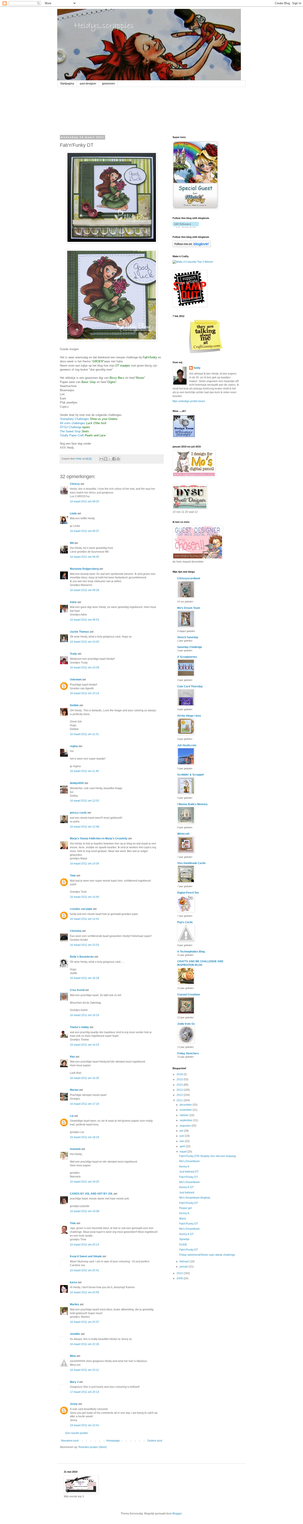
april (183, 1146)
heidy (197, 367)
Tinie (73, 875)
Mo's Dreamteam (189, 1161)
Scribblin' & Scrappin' (190, 774)
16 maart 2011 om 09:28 (84, 590)
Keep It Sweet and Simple (86, 1256)
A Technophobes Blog (191, 951)
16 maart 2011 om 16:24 (84, 1015)
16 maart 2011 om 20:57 (84, 1321)
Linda (73, 513)
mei (182, 1141)
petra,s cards (78, 812)
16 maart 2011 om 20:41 (84, 1270)
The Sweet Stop (70, 431)
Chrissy (75, 483)
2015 (180, 1079)
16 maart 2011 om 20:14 (84, 1244)
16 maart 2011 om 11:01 (84, 734)
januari (184, 1266)
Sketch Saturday (187, 637)
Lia (72, 1115)
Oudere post (154, 1440)
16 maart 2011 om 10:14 (84, 693)
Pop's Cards (185, 922)
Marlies (74, 1304)
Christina (75, 930)
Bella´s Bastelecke (82, 956)
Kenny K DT (186, 1187)
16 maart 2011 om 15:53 (84, 944)
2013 (180, 1089)
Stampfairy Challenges (74, 419)
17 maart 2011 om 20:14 (84, 1392)
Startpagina (67, 83)
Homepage (113, 1440)
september (186, 1120)
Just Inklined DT (189, 1171)
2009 (180, 1278)
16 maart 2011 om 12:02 (84, 800)
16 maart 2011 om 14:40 (84, 896)
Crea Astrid (77, 990)
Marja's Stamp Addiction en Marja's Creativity (99, 838)
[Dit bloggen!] (105, 459)
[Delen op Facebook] (114, 459)
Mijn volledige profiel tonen (189, 401)
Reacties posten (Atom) (93, 1447)
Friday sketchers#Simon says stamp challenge (207, 1254)
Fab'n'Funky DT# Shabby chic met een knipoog (207, 1156)
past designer (88, 83)
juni (182, 1135)
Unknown (76, 679)
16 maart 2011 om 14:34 (84, 863)
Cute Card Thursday (190, 686)
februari (185, 1261)
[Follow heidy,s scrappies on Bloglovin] (186, 227)
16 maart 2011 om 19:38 (84, 1211)
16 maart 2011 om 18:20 (84, 1181)
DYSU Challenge (70, 427)
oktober (184, 1115)
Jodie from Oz (186, 1023)
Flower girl (185, 1208)
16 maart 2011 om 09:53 (84, 619)
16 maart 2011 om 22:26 (84, 1344)
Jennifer (75, 1334)
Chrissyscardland (188, 578)
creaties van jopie (81, 908)
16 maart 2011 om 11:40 (84, 771)
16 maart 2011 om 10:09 (84, 667)
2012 (180, 1095)
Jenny (74, 1404)
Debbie (74, 705)
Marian (74, 1089)
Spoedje (184, 1239)
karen (73, 1282)
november (186, 1109)
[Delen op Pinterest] (118, 459)
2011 (180, 1100)
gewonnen (108, 83)
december (186, 1104)
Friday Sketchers (188, 1053)
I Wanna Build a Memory (192, 804)
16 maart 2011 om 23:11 (84, 1370)
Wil (72, 543)
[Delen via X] (110, 459)
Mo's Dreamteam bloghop (194, 1197)
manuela (75, 1149)
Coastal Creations (188, 994)
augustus (185, 1125)
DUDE (183, 1244)
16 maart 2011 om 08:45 (84, 556)
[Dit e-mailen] (101, 459)
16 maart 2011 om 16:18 (84, 978)
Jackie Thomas (79, 631)
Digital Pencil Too (188, 892)
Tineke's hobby (79, 1027)
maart (183, 1151)
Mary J (74, 1382)
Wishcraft (183, 833)
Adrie (73, 602)
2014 (180, 1084)
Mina (73, 1356)
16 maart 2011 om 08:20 (84, 501)
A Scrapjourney (187, 656)
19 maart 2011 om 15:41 (84, 1425)
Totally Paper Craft (72, 435)
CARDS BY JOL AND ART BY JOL (91, 1193)
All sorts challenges (72, 423)
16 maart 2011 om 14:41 (84, 918)
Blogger (177, 1513)
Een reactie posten (76, 1433)
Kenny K (184, 1166)
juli (182, 1130)
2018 (180, 1074)
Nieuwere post (70, 1440)
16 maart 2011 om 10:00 (84, 641)
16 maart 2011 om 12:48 (84, 826)
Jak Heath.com (186, 745)
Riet (72, 1056)
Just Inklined (186, 1192)
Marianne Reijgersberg (84, 568)
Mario (182, 1218)
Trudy (73, 653)
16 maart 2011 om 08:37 (84, 531)
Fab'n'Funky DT (188, 1177)
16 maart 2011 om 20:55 (84, 1292)
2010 (180, 1273)
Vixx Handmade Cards (191, 863)
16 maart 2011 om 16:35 (84, 1078)
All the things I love (189, 715)
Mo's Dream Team (188, 608)
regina (74, 746)
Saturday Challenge (189, 647)
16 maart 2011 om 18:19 (84, 1137)
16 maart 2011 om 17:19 (84, 1103)
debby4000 (77, 783)
